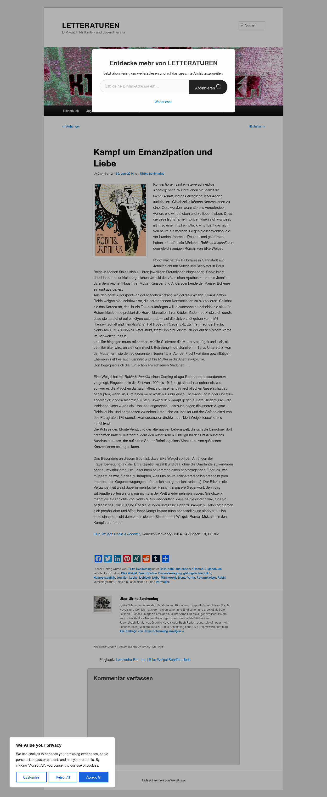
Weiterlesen (164, 101)
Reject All (63, 777)
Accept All (93, 777)
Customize (31, 777)
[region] (62, 762)
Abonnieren (205, 88)
